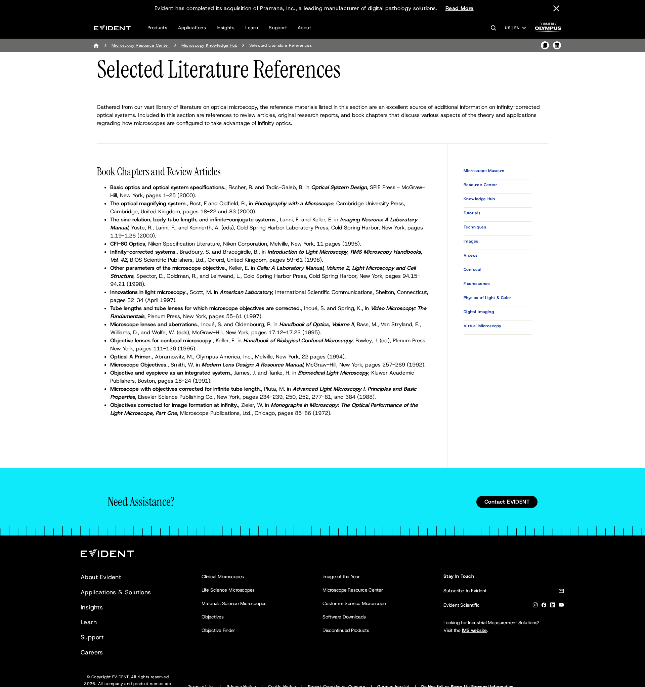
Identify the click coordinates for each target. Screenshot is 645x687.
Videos (470, 255)
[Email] (561, 592)
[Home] (96, 45)
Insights (225, 28)
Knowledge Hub (479, 199)
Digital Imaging (479, 311)
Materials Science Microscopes (234, 603)
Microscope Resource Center (352, 590)
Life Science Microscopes (228, 590)
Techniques (475, 227)
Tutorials (472, 213)
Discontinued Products (345, 630)
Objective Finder (218, 630)
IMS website (474, 630)
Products (157, 28)
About (304, 28)
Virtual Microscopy (482, 326)
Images (471, 241)
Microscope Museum (484, 170)
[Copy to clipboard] (545, 45)
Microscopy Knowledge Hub (209, 45)
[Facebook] (544, 606)
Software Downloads (344, 617)
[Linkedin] (553, 606)
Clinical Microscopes (223, 576)
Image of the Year (341, 576)
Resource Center (480, 184)
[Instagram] (535, 606)
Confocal (472, 269)
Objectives (213, 617)
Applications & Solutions (116, 592)
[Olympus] (548, 29)
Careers (92, 652)
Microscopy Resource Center (140, 45)
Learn (251, 28)
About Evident (101, 577)
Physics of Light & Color (488, 297)
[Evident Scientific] (112, 27)
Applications (192, 28)
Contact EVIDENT (506, 501)
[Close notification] (556, 8)
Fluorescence (477, 283)
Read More (459, 8)
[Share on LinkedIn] (557, 45)
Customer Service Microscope (354, 603)
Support (278, 28)
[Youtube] (561, 606)
